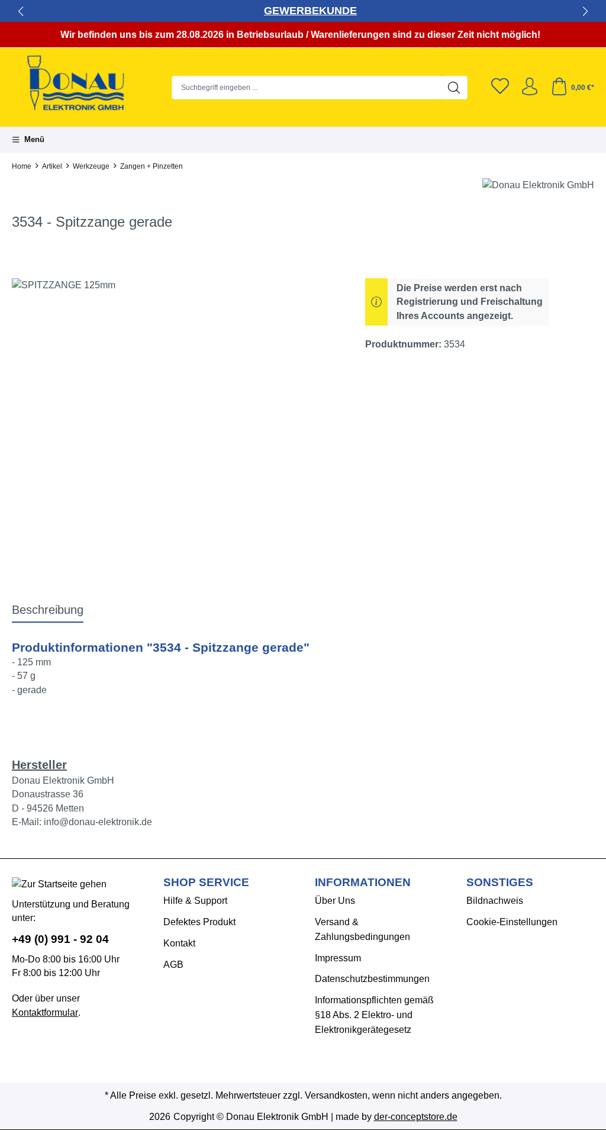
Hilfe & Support (195, 901)
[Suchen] (454, 87)
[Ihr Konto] (530, 87)
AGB (173, 965)
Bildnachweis (494, 901)
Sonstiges (499, 882)
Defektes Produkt (199, 922)
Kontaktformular (45, 1012)
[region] (176, 405)
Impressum (338, 958)
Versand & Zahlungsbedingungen (362, 929)
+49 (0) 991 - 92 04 (60, 939)
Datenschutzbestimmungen (372, 979)
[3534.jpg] (176, 405)
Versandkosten (336, 1095)
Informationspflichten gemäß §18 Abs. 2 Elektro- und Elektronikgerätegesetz (374, 1015)
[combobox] (306, 87)
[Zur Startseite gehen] (86, 84)
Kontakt (179, 943)
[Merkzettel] (500, 87)
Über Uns (335, 901)
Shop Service (206, 882)
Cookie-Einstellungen (511, 922)
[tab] (47, 610)
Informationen (363, 882)
